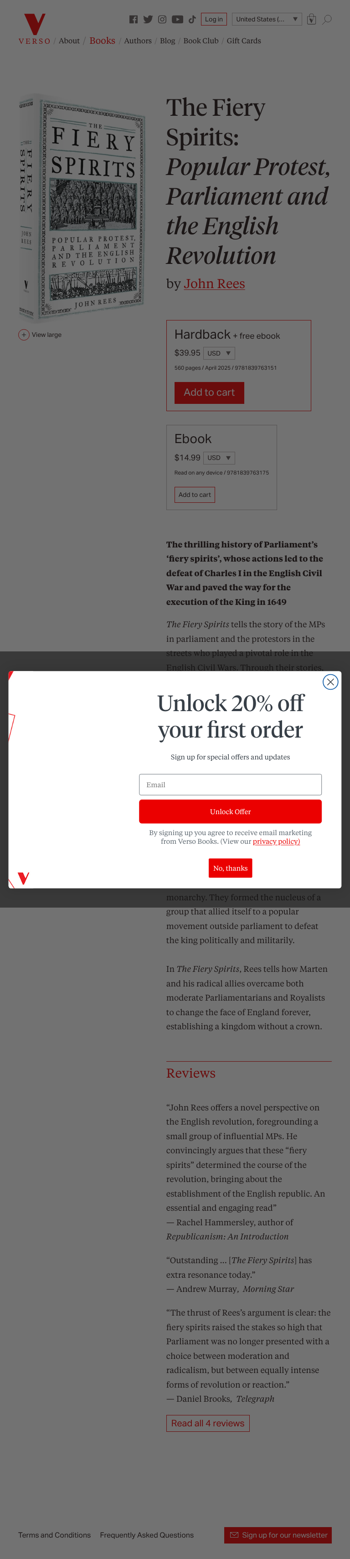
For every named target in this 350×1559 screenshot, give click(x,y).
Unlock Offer (230, 811)
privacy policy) (276, 841)
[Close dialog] (330, 681)
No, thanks (230, 867)
